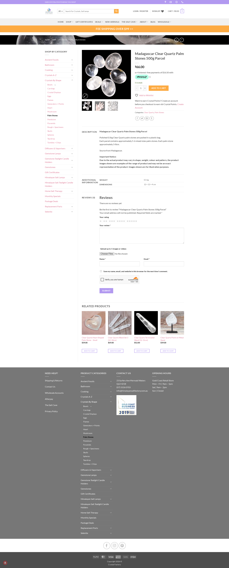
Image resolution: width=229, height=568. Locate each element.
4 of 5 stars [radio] (120, 221)
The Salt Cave (51, 405)
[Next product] (176, 40)
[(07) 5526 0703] (182, 2)
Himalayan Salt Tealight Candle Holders (59, 184)
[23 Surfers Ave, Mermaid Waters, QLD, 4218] (166, 2)
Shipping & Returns (53, 380)
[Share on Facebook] (137, 118)
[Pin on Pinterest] (147, 118)
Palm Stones (80, 40)
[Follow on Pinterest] (122, 545)
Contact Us (50, 386)
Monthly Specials (53, 196)
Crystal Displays (54, 92)
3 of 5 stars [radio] (111, 221)
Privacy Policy (51, 411)
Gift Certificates (52, 172)
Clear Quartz (149, 112)
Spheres (50, 135)
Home (47, 40)
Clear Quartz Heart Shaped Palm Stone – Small (93, 338)
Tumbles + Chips (54, 142)
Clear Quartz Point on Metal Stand (172, 338)
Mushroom (52, 111)
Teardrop (51, 139)
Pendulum (51, 119)
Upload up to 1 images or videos (113, 249)
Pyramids (51, 123)
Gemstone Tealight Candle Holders (57, 160)
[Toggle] (72, 59)
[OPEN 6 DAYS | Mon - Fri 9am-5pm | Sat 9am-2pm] (176, 2)
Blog (153, 22)
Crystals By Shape (65, 40)
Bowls (49, 85)
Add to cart (158, 88)
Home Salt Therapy (53, 191)
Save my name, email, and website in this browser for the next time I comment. (136, 271)
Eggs (49, 96)
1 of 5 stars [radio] (100, 221)
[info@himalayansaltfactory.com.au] (171, 2)
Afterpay (49, 399)
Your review (105, 225)
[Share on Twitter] (142, 118)
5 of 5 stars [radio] (131, 221)
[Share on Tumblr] (151, 118)
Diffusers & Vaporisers (55, 148)
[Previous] (86, 74)
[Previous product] (182, 40)
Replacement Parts (53, 206)
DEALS (98, 22)
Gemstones (50, 167)
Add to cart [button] (89, 351)
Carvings (51, 88)
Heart (49, 108)
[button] (176, 11)
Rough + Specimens (55, 127)
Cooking (49, 70)
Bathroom (49, 65)
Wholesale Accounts (54, 393)
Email (147, 259)
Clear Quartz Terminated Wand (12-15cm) (144, 338)
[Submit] (116, 11)
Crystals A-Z (50, 75)
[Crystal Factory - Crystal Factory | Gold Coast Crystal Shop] (49, 11)
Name (103, 259)
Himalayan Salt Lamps (55, 177)
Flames (50, 100)
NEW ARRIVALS (112, 22)
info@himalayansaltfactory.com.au (132, 390)
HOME (61, 22)
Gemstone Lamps (53, 153)
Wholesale (163, 22)
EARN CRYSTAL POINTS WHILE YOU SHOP (60, 2)
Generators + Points (55, 104)
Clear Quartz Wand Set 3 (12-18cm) (118, 338)
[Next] (126, 74)
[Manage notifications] (5, 563)
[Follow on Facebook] (106, 545)
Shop (68, 22)
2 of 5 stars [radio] (104, 221)
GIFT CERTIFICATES (84, 22)
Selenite (48, 211)
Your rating (104, 217)
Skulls (49, 131)
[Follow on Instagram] (114, 545)
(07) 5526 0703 (123, 387)
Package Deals (51, 201)
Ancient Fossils (52, 59)
